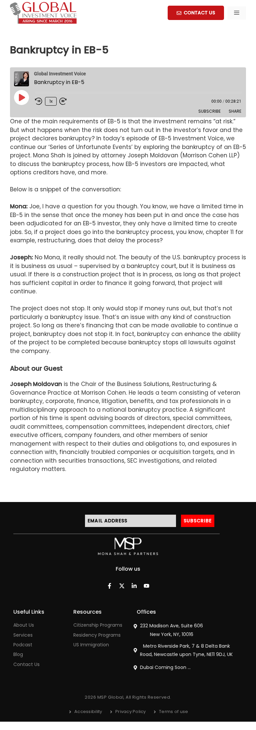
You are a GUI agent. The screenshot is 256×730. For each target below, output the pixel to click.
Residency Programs (97, 635)
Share (235, 111)
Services (23, 635)
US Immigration (91, 644)
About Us (23, 625)
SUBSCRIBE (198, 520)
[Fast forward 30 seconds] (66, 101)
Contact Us (26, 664)
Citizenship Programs (97, 625)
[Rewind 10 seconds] (38, 101)
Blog (18, 654)
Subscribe (209, 111)
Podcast (22, 644)
